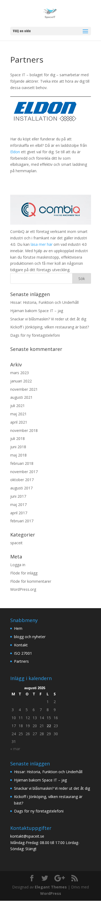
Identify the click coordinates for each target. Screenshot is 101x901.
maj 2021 (18, 413)
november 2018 (24, 430)
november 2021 (24, 389)
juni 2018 (18, 446)
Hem (18, 628)
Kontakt (21, 644)
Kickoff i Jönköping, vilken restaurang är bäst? (49, 326)
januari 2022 (21, 381)
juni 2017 (18, 496)
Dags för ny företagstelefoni (35, 335)
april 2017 (18, 512)
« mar (15, 748)
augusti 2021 (21, 397)
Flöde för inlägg (23, 573)
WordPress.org (23, 589)
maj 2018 (18, 455)
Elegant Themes (51, 887)
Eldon (15, 151)
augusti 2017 (21, 487)
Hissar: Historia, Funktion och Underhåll (44, 302)
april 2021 (18, 422)
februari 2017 (21, 520)
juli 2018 (17, 438)
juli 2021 (17, 405)
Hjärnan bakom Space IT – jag (36, 310)
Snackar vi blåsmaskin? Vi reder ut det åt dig (48, 318)
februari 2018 (21, 463)
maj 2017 (18, 504)
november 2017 (24, 471)
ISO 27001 (23, 653)
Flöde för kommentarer (30, 581)
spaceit (16, 542)
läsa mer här (41, 244)
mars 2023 (19, 372)
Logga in (17, 564)
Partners (21, 661)
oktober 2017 (22, 479)
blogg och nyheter (30, 636)
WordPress (50, 893)
